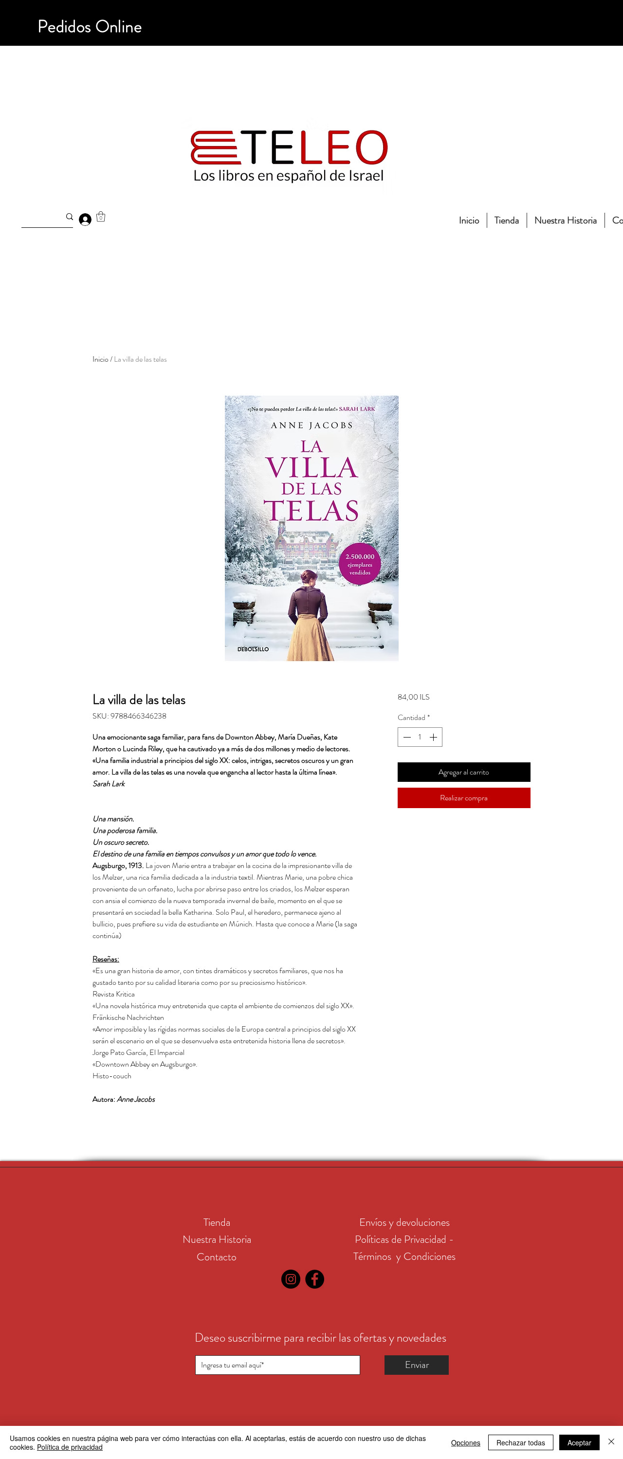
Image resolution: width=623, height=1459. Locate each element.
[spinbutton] (420, 737)
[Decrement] (406, 737)
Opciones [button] (465, 1442)
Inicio (100, 359)
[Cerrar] (611, 1442)
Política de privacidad (70, 1447)
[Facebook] (314, 1279)
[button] (100, 216)
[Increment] (434, 737)
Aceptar (579, 1442)
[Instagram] (290, 1279)
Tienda (216, 1222)
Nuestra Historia (217, 1239)
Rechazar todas (520, 1442)
